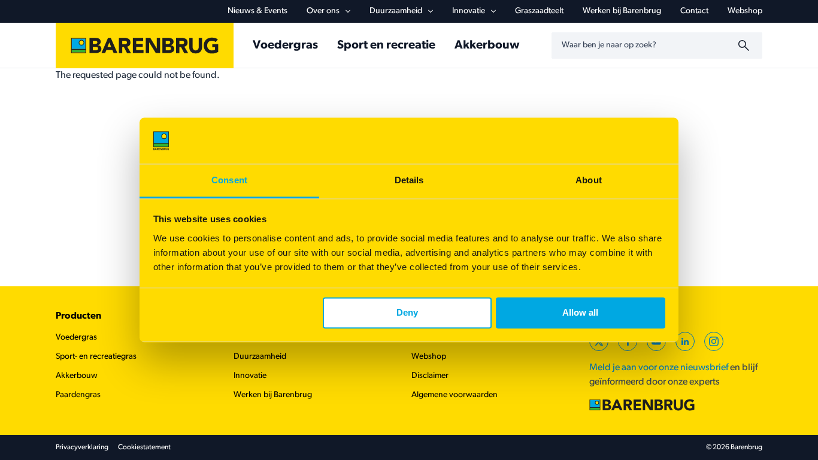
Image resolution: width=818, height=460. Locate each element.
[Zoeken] (745, 45)
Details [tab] (409, 180)
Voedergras (285, 46)
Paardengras (78, 395)
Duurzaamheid (395, 11)
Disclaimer (430, 375)
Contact (694, 11)
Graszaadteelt (539, 11)
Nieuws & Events (257, 11)
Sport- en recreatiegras (96, 356)
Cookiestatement (144, 447)
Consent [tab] (229, 180)
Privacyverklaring (82, 447)
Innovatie (468, 11)
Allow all (580, 313)
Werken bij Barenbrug (622, 11)
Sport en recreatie (386, 46)
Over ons (323, 11)
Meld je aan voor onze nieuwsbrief (658, 368)
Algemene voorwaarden (454, 395)
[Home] (145, 45)
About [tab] (588, 180)
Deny (407, 313)
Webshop (745, 11)
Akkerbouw (487, 46)
